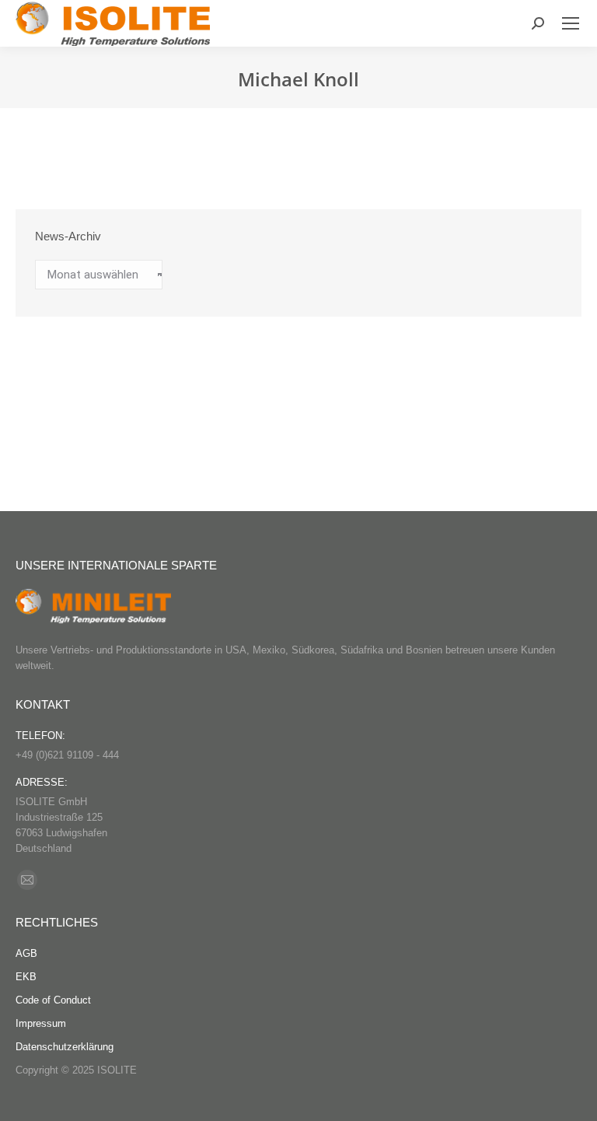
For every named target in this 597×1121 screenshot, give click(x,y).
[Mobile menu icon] (570, 23)
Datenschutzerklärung (64, 1047)
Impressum (41, 1023)
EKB (26, 977)
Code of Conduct (53, 1000)
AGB (26, 953)
